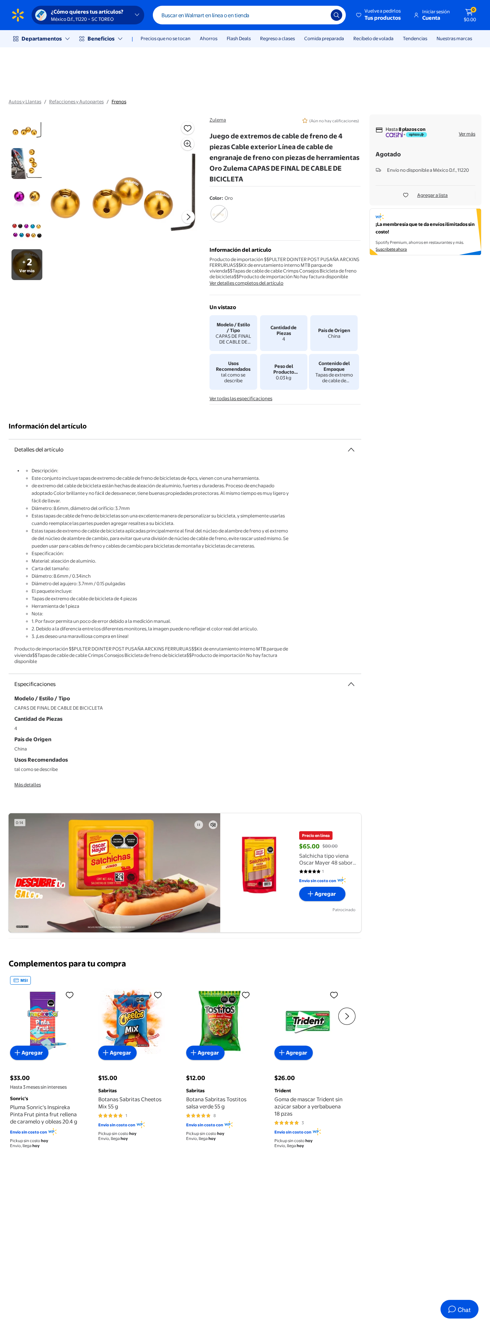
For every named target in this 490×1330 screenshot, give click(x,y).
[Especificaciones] (351, 684)
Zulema (217, 120)
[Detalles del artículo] (351, 449)
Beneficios (101, 38)
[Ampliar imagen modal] (187, 143)
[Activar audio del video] (213, 824)
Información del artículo (48, 426)
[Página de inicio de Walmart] (18, 15)
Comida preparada (324, 38)
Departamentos (42, 38)
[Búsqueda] (336, 15)
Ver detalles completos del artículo (246, 283)
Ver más (467, 134)
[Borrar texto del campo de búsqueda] (320, 15)
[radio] (219, 218)
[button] (379, 15)
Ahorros (208, 38)
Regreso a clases (277, 38)
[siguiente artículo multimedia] (188, 216)
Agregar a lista (432, 195)
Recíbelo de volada (373, 38)
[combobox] (249, 15)
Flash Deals (239, 38)
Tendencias (415, 38)
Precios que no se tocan (165, 38)
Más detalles (27, 784)
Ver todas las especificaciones (240, 398)
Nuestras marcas (454, 38)
